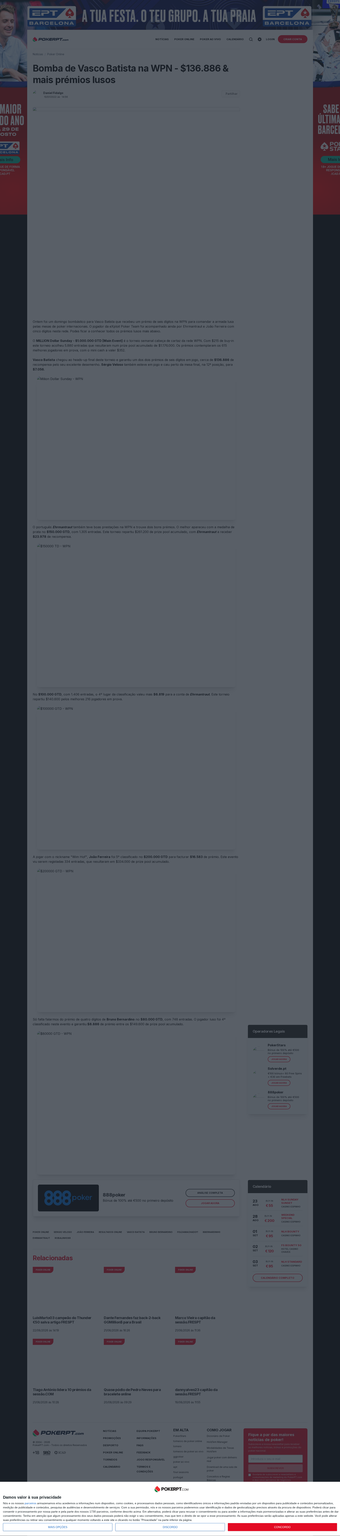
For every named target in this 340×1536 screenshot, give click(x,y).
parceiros (30, 1503)
